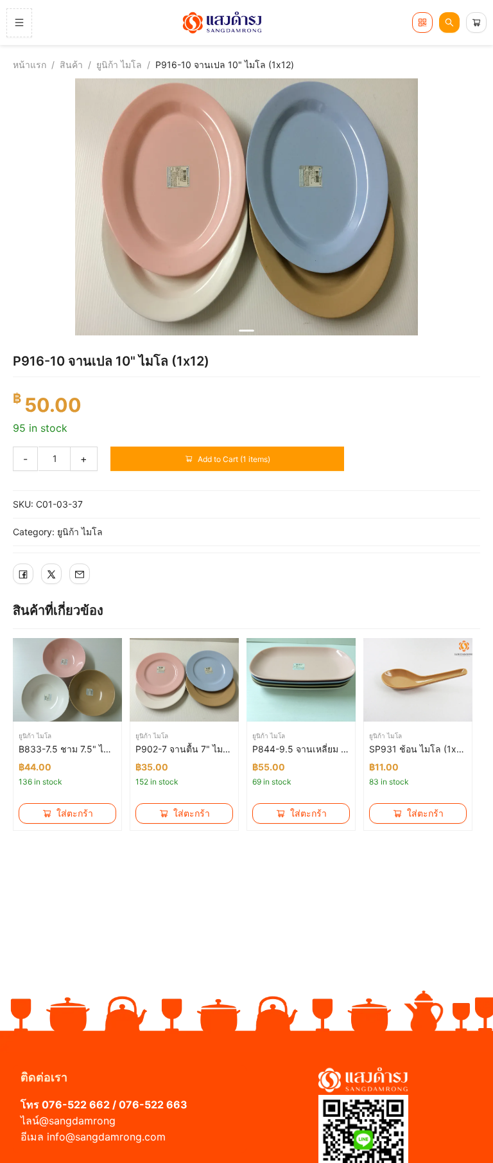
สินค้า (71, 64)
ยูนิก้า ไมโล (119, 64)
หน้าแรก (29, 64)
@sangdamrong (77, 1120)
